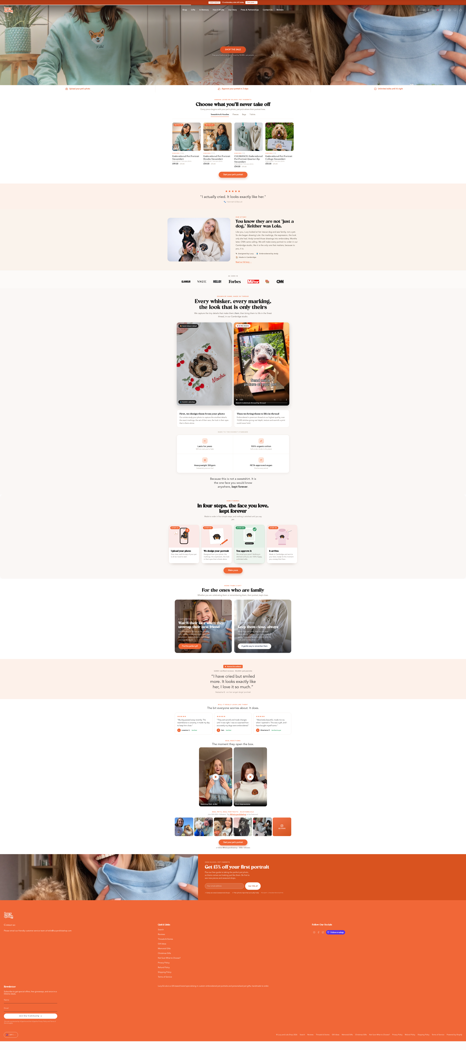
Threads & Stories (165, 939)
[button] (184, 10)
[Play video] (215, 777)
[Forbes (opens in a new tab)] (234, 281)
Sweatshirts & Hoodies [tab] (220, 115)
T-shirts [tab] (252, 115)
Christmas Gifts (164, 953)
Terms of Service (165, 977)
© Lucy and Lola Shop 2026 (286, 1035)
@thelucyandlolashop (238, 814)
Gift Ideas (162, 944)
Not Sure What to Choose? (169, 958)
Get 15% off (253, 886)
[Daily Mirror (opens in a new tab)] (253, 281)
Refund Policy (164, 968)
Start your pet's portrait (233, 175)
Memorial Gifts (164, 949)
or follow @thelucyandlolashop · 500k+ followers (233, 848)
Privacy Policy (164, 963)
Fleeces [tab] (235, 115)
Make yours (233, 570)
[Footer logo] (9, 915)
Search (161, 930)
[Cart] (460, 10)
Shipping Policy (164, 972)
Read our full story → (244, 262)
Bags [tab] (244, 115)
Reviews (161, 934)
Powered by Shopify (454, 1035)
